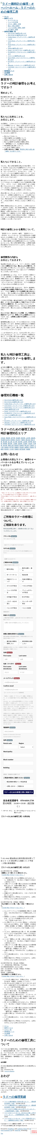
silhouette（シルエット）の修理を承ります (21, 65)
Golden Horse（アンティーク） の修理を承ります (20, 404)
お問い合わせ (8, 1035)
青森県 (8, 438)
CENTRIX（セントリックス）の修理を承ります (19, 424)
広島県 (31, 445)
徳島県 (6, 447)
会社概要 (7, 1033)
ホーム (6, 1026)
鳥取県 (16, 445)
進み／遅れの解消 (13, 26)
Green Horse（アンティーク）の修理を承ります (19, 405)
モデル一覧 (7, 1030)
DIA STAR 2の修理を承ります (17, 35)
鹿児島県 (22, 449)
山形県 (28, 438)
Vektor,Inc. (18, 1130)
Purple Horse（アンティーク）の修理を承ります (19, 407)
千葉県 (22, 440)
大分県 (11, 449)
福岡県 (26, 447)
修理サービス (8, 1028)
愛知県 (10, 443)
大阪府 (30, 443)
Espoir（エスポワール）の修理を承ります (21, 50)
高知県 (21, 447)
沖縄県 (28, 449)
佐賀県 (31, 447)
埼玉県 (17, 440)
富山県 (10, 442)
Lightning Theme (22, 1129)
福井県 (20, 442)
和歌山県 (11, 445)
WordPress (11, 1129)
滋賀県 (20, 443)
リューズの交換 (13, 22)
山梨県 (25, 442)
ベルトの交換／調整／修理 (16, 28)
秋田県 (23, 438)
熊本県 (6, 449)
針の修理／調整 (13, 29)
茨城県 (3, 440)
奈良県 (5, 445)
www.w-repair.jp (9, 1071)
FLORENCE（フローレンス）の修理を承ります (19, 413)
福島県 (33, 438)
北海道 (3, 438)
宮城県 (18, 438)
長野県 (30, 442)
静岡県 (5, 443)
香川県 (11, 447)
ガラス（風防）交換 (14, 24)
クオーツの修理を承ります (16, 56)
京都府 (25, 443)
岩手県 (13, 438)
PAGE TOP (34, 1099)
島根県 (21, 445)
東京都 (28, 440)
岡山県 (26, 445)
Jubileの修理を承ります (15, 48)
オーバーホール (13, 20)
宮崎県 (16, 449)
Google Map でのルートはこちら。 (13, 875)
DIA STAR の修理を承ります (17, 33)
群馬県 (12, 440)
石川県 (15, 442)
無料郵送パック (9, 1031)
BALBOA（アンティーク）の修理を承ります (18, 421)
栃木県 (7, 440)
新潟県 (5, 442)
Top (2, 1133)
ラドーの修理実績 (14, 1096)
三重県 (15, 443)
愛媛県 (16, 447)
